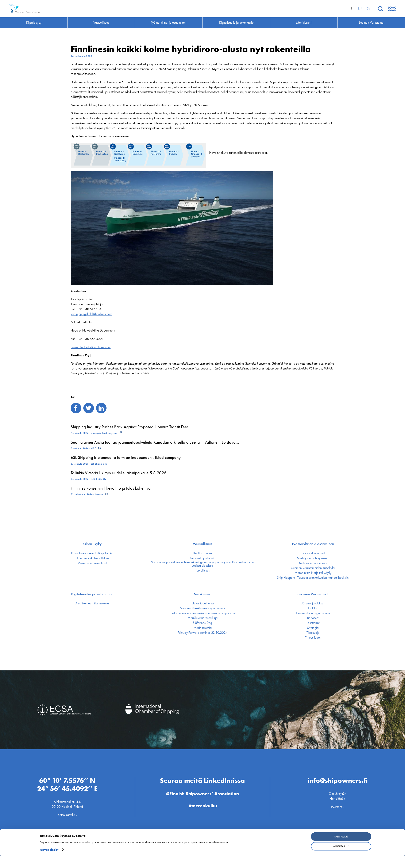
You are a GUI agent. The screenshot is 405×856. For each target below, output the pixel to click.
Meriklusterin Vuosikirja (202, 618)
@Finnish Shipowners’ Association (202, 794)
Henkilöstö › (337, 798)
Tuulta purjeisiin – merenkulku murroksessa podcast (202, 613)
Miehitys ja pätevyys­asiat (313, 558)
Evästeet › (337, 807)
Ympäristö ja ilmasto (202, 558)
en (360, 8)
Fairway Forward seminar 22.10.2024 (202, 632)
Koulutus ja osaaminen (312, 563)
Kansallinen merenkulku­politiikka (92, 553)
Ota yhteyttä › (337, 793)
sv (368, 8)
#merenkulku (203, 806)
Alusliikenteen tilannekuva (92, 603)
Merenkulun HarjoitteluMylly (312, 572)
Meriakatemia (202, 628)
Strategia (313, 628)
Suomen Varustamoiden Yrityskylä (313, 568)
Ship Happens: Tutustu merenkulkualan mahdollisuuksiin (313, 577)
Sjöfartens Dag (202, 622)
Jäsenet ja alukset (313, 603)
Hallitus (312, 608)
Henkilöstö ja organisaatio (313, 613)
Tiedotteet (313, 618)
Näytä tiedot (49, 850)
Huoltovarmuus (202, 553)
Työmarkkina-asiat (313, 553)
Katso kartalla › (67, 815)
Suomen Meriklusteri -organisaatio (202, 608)
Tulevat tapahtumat (202, 603)
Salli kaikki (341, 836)
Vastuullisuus (202, 544)
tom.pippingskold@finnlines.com (91, 314)
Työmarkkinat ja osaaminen (313, 544)
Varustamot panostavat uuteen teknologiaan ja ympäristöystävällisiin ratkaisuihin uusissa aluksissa (202, 564)
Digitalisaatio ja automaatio (92, 594)
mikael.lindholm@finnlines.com (91, 347)
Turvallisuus (202, 570)
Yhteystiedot (312, 637)
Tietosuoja (312, 632)
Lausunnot (312, 622)
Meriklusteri (202, 594)
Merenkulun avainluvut (92, 563)
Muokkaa (339, 846)
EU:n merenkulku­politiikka (92, 558)
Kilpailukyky (92, 544)
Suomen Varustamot (312, 594)
